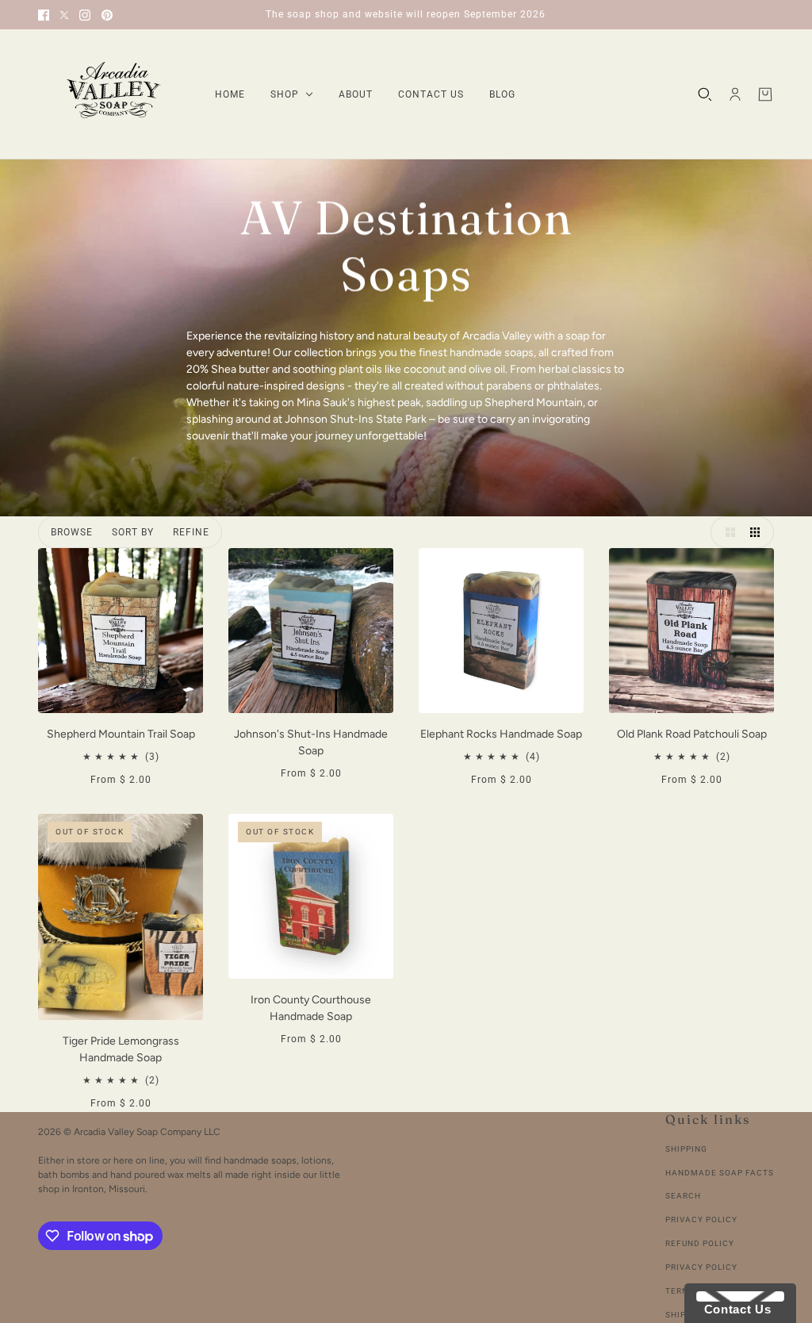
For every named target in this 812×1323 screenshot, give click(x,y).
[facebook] (43, 15)
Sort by (133, 532)
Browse (72, 532)
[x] (64, 15)
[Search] (705, 94)
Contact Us (733, 1309)
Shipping (686, 1149)
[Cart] (765, 94)
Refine (191, 532)
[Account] (735, 94)
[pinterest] (107, 15)
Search (683, 1195)
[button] (726, 532)
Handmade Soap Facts (719, 1172)
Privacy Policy (701, 1219)
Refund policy (699, 1243)
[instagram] (85, 15)
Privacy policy (701, 1267)
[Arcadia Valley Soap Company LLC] (114, 94)
